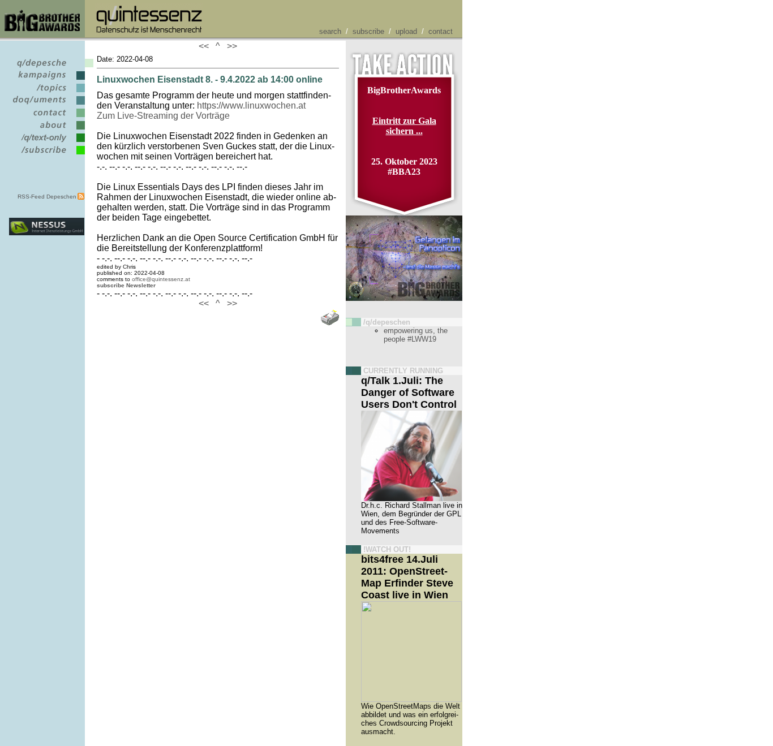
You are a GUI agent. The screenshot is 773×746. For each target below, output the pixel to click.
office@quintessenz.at (161, 279)
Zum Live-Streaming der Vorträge (163, 115)
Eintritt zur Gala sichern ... (404, 126)
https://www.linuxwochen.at (251, 105)
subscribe (368, 31)
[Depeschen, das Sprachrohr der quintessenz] (46, 67)
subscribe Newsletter (126, 285)
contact (440, 31)
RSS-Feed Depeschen (47, 196)
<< (206, 46)
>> (229, 46)
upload (406, 31)
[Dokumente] (46, 105)
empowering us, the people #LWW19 (416, 334)
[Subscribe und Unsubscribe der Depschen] (46, 154)
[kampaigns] (46, 80)
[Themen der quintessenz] (46, 92)
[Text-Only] (46, 142)
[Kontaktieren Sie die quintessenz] (46, 117)
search (330, 31)
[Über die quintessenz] (46, 130)
